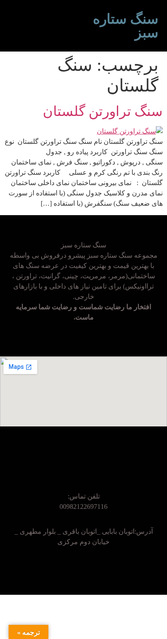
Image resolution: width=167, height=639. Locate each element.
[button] (77, 26)
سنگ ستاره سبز (125, 25)
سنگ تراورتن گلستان (103, 111)
